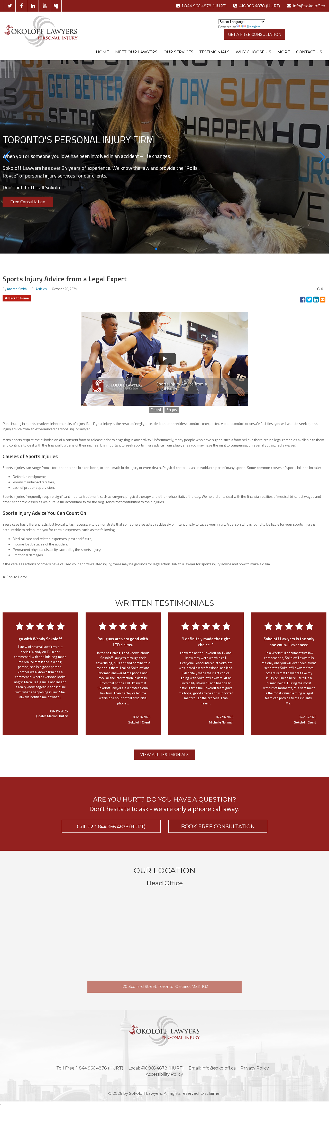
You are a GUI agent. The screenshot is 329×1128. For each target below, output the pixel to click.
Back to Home (18, 298)
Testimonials (214, 51)
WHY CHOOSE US (253, 51)
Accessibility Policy (164, 1074)
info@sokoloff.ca (309, 5)
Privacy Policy (255, 1068)
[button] (6, 157)
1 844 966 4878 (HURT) (204, 5)
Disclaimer (210, 1093)
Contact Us (309, 51)
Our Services (178, 51)
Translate (253, 26)
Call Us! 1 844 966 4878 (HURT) (111, 826)
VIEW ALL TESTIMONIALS (164, 754)
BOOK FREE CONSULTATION (218, 826)
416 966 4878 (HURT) (259, 5)
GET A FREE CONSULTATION (254, 34)
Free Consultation (27, 201)
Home (102, 51)
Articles (41, 288)
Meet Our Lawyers (136, 51)
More (283, 51)
